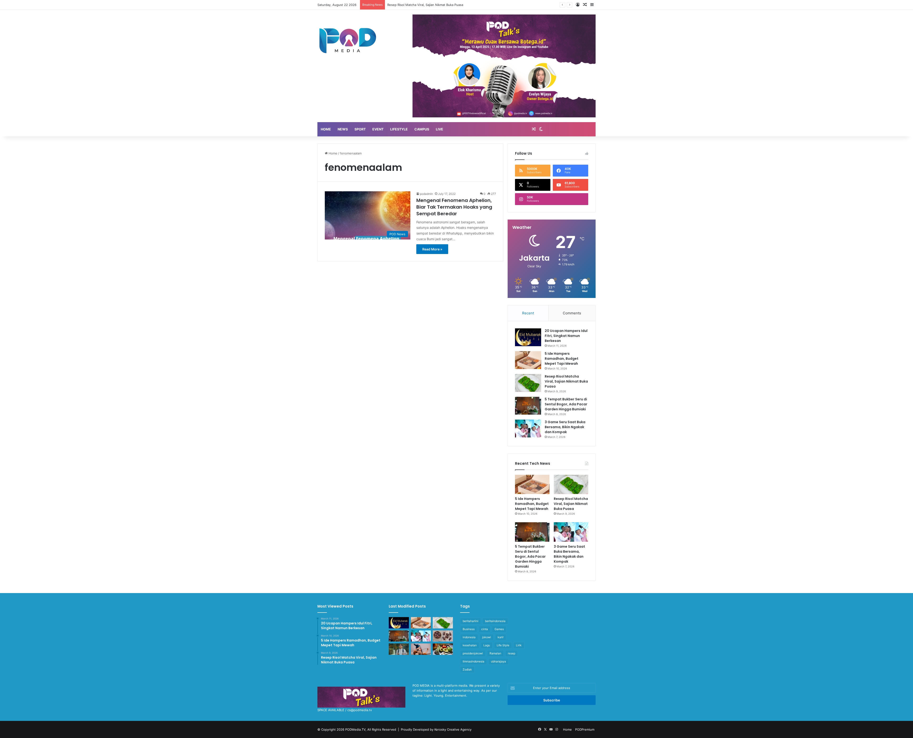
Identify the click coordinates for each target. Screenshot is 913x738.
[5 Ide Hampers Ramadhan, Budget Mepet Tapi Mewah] (528, 360)
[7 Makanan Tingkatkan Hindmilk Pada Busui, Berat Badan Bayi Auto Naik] (443, 649)
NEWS (343, 129)
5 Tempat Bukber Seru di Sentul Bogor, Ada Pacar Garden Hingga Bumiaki (441, 5)
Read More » (432, 249)
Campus (421, 129)
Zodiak (467, 669)
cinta (484, 629)
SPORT (360, 129)
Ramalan (495, 653)
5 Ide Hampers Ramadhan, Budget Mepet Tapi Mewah (561, 358)
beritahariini (470, 621)
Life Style (503, 645)
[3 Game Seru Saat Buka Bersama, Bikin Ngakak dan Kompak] (528, 428)
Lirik (519, 645)
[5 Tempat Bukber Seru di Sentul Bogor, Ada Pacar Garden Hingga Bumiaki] (528, 406)
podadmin (426, 194)
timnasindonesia (473, 661)
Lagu (486, 645)
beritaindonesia (495, 621)
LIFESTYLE (399, 129)
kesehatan (470, 645)
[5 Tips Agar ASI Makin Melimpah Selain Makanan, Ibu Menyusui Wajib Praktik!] (421, 649)
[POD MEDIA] (347, 40)
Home (332, 153)
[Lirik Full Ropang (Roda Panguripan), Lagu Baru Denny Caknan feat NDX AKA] (399, 649)
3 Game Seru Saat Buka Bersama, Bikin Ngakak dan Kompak (565, 427)
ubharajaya (498, 661)
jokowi (486, 637)
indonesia (469, 637)
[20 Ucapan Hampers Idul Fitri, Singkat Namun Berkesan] (528, 337)
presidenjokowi (473, 653)
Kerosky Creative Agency (452, 729)
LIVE (439, 129)
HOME (326, 129)
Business (469, 629)
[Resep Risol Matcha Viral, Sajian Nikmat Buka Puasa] (528, 383)
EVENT (378, 129)
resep (511, 653)
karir (501, 637)
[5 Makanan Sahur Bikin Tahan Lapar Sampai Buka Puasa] (443, 636)
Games (499, 629)
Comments (572, 313)
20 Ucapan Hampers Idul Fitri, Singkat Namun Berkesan (566, 335)
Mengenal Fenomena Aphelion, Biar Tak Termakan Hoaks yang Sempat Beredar (454, 207)
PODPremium (584, 729)
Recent (528, 313)
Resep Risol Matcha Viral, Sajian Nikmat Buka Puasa (566, 381)
